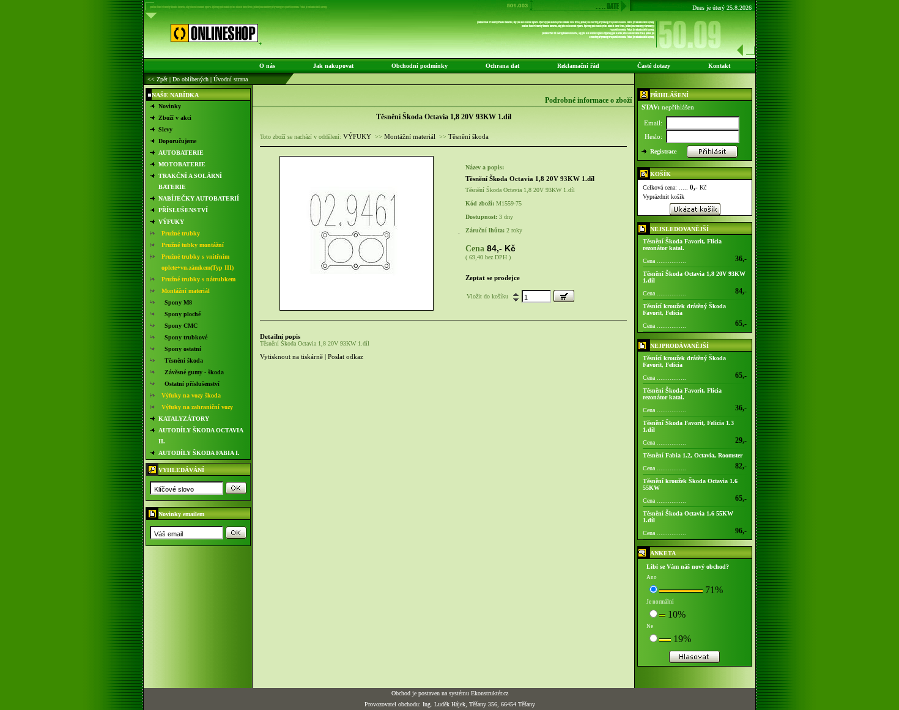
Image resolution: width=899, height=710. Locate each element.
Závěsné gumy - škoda (194, 372)
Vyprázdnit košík (663, 196)
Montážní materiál (185, 290)
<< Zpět (157, 79)
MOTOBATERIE (181, 164)
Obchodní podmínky (419, 65)
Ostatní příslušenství (192, 383)
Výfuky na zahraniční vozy (197, 407)
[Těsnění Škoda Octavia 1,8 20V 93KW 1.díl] (356, 308)
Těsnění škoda (184, 360)
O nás (267, 65)
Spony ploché (183, 314)
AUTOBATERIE (181, 152)
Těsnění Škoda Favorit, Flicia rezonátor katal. (682, 244)
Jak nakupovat (333, 65)
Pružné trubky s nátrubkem (198, 279)
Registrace (663, 151)
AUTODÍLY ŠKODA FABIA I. (199, 452)
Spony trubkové (186, 337)
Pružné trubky (180, 233)
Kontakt (719, 65)
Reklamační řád (578, 65)
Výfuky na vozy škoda (191, 395)
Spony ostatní (183, 349)
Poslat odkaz (345, 356)
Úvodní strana (230, 79)
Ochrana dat (502, 65)
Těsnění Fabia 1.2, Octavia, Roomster (692, 455)
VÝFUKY (171, 221)
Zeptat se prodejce (492, 277)
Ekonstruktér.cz (489, 693)
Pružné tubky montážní (192, 245)
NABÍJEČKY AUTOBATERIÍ (198, 198)
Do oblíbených (190, 79)
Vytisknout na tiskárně (291, 356)
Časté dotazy (653, 65)
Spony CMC (181, 325)
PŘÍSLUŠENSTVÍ (183, 210)
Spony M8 (178, 302)
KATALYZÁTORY (183, 418)
